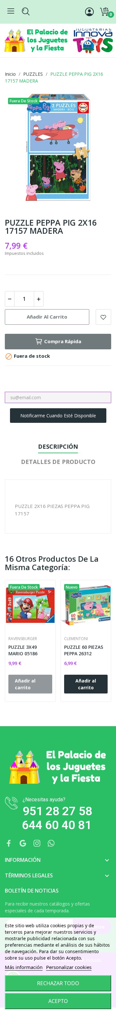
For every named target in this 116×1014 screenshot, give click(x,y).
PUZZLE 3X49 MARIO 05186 (22, 650)
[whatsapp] (51, 843)
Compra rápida (62, 341)
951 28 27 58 (57, 811)
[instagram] (37, 843)
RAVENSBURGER (22, 639)
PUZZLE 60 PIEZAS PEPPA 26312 (83, 650)
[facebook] (9, 843)
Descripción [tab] (58, 446)
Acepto (58, 1001)
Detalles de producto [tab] (58, 462)
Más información (24, 967)
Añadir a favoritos (103, 317)
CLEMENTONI (76, 639)
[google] (23, 843)
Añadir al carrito (47, 316)
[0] (104, 12)
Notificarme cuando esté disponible (58, 415)
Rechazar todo (58, 983)
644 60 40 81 (57, 825)
